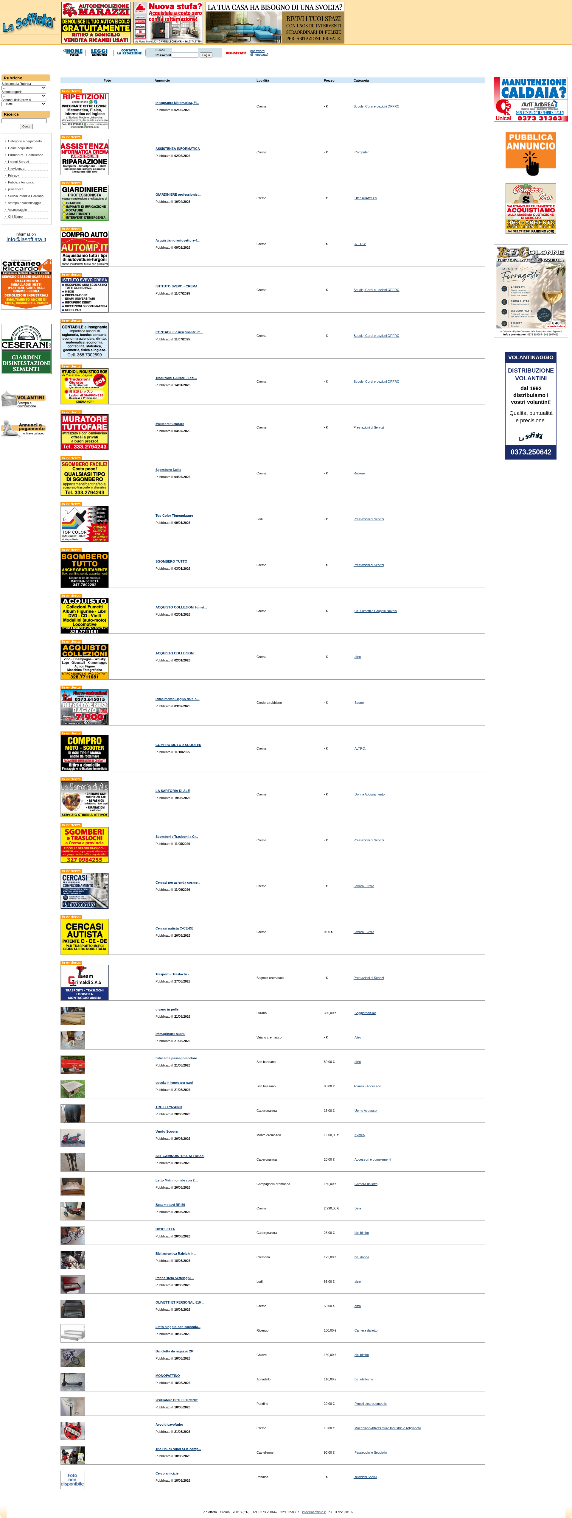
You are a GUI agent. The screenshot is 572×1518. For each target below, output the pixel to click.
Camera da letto (366, 1184)
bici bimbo (362, 1232)
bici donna (362, 1257)
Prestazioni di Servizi (369, 427)
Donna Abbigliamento (370, 794)
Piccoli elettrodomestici (371, 1403)
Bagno (359, 702)
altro (358, 656)
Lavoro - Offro (364, 886)
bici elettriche (364, 1379)
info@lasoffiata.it (314, 1512)
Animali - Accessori (367, 1086)
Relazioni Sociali (365, 1477)
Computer (362, 152)
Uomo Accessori (366, 1110)
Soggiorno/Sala (365, 1013)
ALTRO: (360, 244)
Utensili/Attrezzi (366, 198)
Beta (358, 1208)
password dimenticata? (259, 52)
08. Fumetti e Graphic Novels (376, 611)
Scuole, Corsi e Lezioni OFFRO (377, 106)
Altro (358, 1037)
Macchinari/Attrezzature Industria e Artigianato (388, 1428)
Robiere (359, 473)
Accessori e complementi (373, 1159)
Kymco (360, 1135)
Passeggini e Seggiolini (371, 1452)
